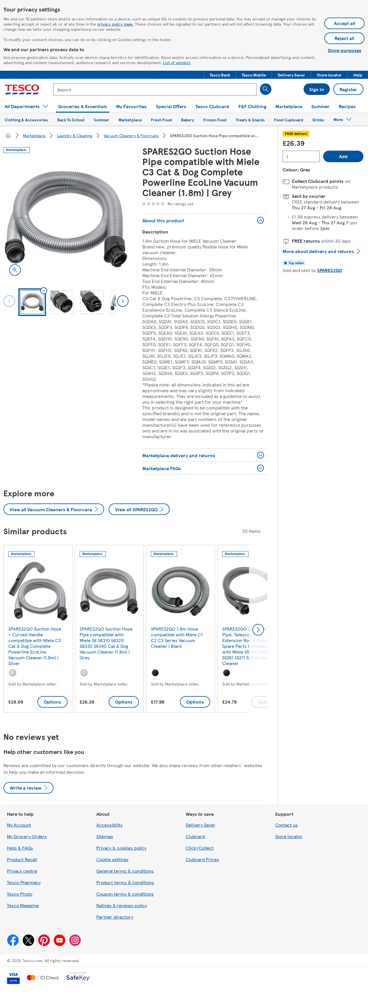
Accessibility (109, 824)
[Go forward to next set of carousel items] (258, 629)
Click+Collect (200, 847)
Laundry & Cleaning (74, 135)
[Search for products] (265, 89)
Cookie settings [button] (112, 859)
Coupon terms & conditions (125, 893)
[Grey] (84, 673)
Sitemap (104, 836)
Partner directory (114, 917)
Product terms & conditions (125, 882)
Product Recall (22, 859)
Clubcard (195, 836)
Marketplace (34, 135)
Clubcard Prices (202, 859)
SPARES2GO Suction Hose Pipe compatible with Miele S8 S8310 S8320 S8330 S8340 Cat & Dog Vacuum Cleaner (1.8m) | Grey (106, 643)
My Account (19, 824)
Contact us (286, 824)
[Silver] (12, 673)
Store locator (288, 836)
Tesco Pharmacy (24, 882)
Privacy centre (22, 870)
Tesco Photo (19, 893)
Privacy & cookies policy (121, 847)
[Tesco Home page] (22, 89)
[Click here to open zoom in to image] (15, 270)
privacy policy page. (115, 24)
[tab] (32, 302)
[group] (37, 630)
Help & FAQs (20, 847)
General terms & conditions (125, 870)
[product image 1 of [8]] (66, 218)
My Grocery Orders (27, 836)
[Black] (155, 673)
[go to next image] (123, 301)
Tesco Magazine (23, 905)
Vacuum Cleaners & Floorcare (131, 135)
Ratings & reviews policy (121, 905)
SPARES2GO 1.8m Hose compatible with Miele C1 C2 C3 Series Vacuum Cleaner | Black (177, 637)
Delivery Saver (200, 824)
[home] (8, 135)
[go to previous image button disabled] (9, 301)
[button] (220, 75)
